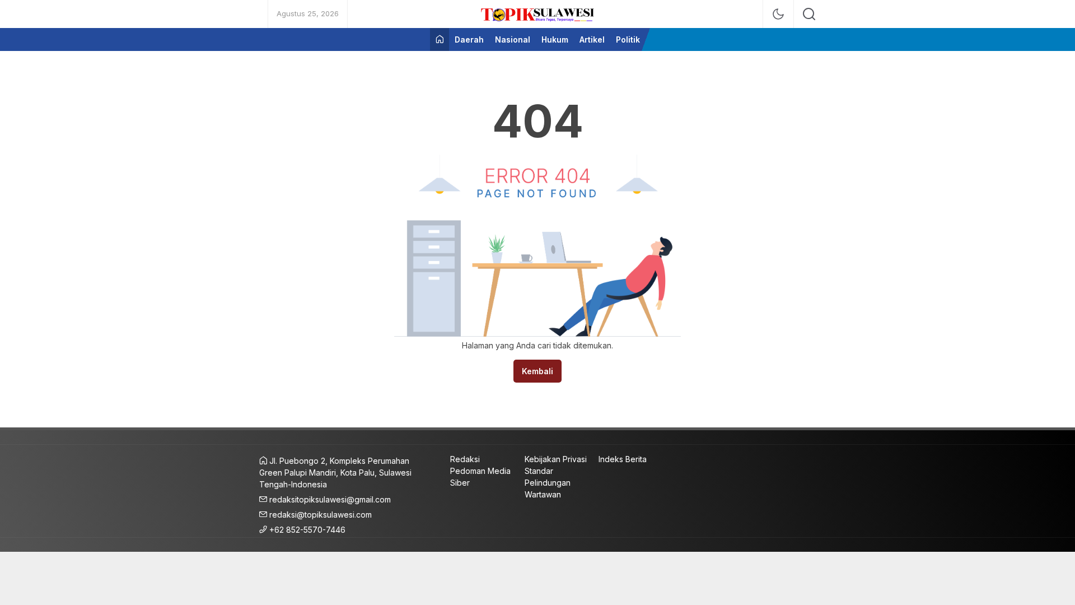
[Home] (439, 39)
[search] (809, 14)
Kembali (537, 371)
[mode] (778, 14)
